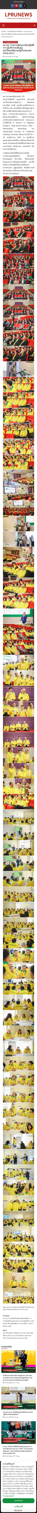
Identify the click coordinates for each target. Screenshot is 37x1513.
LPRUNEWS (18, 15)
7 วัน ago (17, 1456)
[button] (3, 25)
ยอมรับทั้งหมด (18, 1501)
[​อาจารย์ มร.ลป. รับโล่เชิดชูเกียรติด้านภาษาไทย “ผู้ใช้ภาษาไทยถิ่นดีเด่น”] (18, 1398)
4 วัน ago (16, 1417)
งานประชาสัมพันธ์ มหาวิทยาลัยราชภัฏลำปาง (15, 1438)
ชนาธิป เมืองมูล (9, 1383)
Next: (18, 1334)
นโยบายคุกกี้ (9, 1496)
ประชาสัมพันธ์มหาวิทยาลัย (10, 42)
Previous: (18, 1321)
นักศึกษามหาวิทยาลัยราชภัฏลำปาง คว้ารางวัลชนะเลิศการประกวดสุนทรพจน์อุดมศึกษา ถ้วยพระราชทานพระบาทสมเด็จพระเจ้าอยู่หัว (17, 1378)
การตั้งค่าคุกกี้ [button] (18, 1506)
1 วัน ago (17, 1383)
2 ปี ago (16, 56)
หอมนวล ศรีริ (8, 56)
